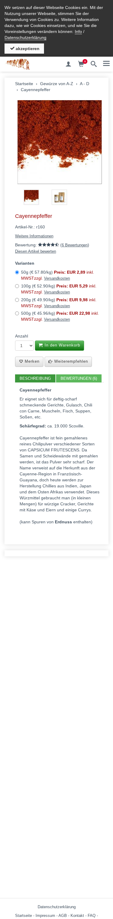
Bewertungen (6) (79, 378)
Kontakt (77, 915)
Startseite (23, 915)
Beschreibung (35, 378)
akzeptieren (26, 48)
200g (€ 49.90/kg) (58, 302)
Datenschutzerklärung (25, 37)
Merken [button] (31, 361)
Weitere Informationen (34, 236)
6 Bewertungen (75, 245)
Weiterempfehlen (70, 361)
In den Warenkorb (61, 345)
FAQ (92, 915)
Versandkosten (57, 278)
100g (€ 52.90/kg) (58, 289)
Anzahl (21, 336)
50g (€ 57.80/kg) (57, 275)
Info (78, 31)
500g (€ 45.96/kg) (60, 316)
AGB (62, 915)
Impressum (45, 915)
